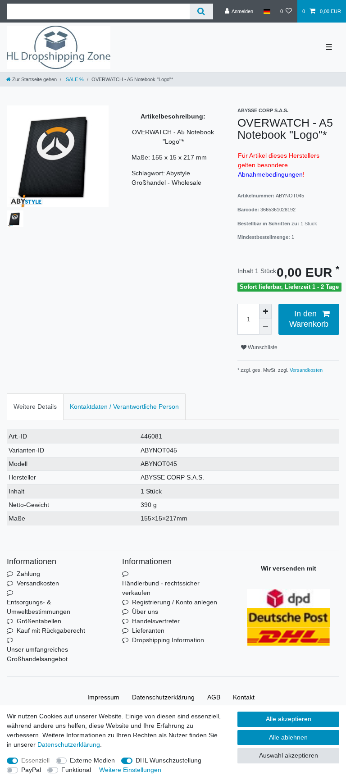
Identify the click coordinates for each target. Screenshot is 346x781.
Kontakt (244, 697)
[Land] (266, 11)
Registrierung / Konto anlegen (174, 602)
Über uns (145, 611)
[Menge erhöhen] (265, 312)
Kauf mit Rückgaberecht (51, 630)
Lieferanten (148, 630)
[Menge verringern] (265, 327)
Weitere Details (35, 406)
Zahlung (28, 573)
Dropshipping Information (168, 640)
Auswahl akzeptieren (288, 755)
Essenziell (35, 760)
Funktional (76, 769)
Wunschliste (262, 347)
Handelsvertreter (156, 621)
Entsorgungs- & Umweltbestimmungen (38, 606)
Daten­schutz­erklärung (163, 697)
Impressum (103, 697)
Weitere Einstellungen (130, 769)
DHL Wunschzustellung (168, 760)
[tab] (35, 406)
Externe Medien (92, 760)
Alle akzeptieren (288, 718)
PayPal (31, 769)
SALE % (74, 79)
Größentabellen (39, 621)
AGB (213, 697)
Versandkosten (305, 370)
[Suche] (201, 11)
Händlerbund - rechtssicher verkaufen (161, 588)
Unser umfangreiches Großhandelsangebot (37, 654)
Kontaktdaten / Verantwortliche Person (124, 406)
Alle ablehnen (288, 737)
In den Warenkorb (308, 319)
